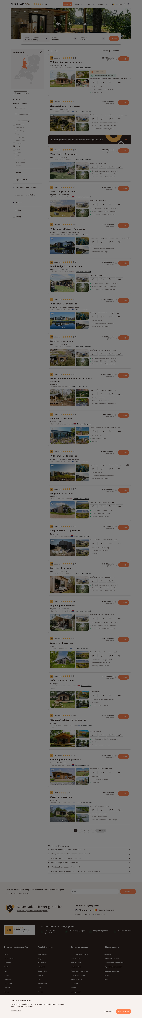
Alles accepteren (123, 1011)
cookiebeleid (16, 1011)
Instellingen (109, 1011)
